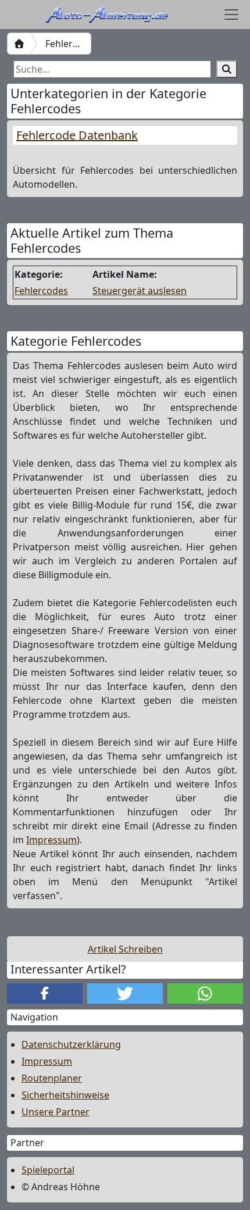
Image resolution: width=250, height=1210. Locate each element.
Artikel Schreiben (125, 949)
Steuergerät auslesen (139, 290)
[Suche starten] (226, 69)
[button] (45, 993)
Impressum (51, 839)
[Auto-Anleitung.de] (19, 44)
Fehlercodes (41, 290)
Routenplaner (52, 1078)
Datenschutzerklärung (71, 1044)
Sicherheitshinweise (65, 1095)
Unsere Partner (56, 1111)
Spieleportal (48, 1170)
